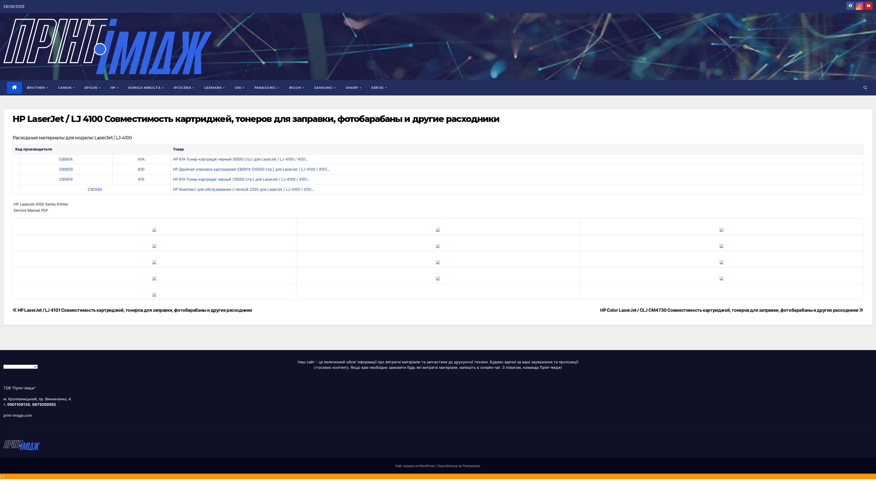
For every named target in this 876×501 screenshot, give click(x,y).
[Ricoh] (721, 278)
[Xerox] (721, 262)
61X (141, 179)
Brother (36, 88)
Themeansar (471, 466)
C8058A (95, 189)
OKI (238, 88)
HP (113, 88)
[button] (865, 87)
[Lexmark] (438, 245)
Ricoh (295, 88)
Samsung (324, 88)
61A (141, 159)
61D (141, 169)
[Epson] (721, 229)
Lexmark (213, 88)
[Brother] (154, 229)
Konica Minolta (145, 88)
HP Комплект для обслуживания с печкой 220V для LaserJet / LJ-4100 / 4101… (243, 189)
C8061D (66, 169)
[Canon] (438, 229)
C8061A (66, 159)
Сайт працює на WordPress (415, 466)
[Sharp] (438, 278)
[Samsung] (438, 262)
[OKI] (721, 245)
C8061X (66, 179)
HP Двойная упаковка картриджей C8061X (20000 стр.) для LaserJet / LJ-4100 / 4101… (251, 169)
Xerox (378, 88)
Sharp (352, 88)
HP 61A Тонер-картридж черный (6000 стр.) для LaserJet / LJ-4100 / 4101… (240, 159)
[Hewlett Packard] (154, 245)
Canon (65, 88)
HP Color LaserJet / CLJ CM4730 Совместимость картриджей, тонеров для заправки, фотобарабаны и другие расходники (729, 310)
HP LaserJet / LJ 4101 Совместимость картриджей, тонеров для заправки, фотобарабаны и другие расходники (134, 310)
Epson (91, 88)
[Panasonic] (154, 262)
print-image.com (17, 415)
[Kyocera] (154, 278)
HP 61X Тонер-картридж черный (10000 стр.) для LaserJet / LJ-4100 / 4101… (241, 179)
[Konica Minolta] (154, 294)
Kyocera (183, 88)
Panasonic (265, 88)
